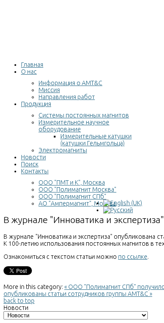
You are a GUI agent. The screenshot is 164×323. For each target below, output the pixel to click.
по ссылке (132, 256)
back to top (19, 300)
